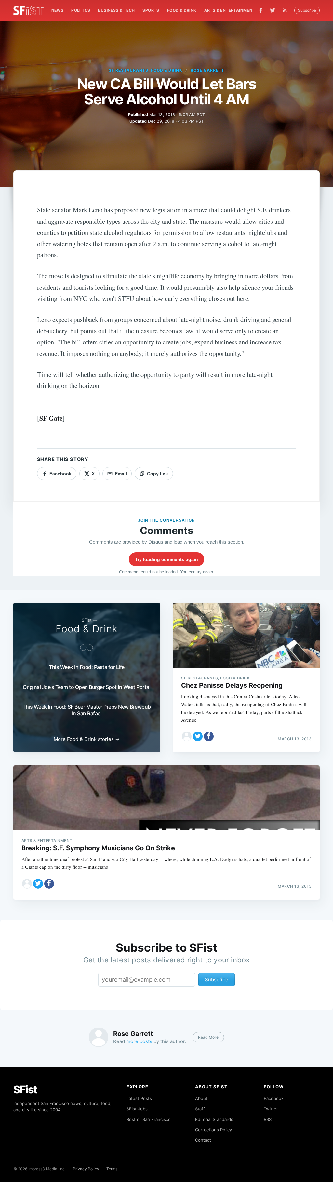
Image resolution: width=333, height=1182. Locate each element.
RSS (268, 1119)
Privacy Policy (86, 1168)
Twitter (271, 1108)
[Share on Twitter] (197, 736)
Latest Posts (139, 1098)
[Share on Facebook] (208, 736)
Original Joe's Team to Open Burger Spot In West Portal (86, 687)
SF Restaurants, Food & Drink (145, 70)
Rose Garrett (207, 70)
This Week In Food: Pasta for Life (87, 667)
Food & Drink (181, 10)
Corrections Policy (213, 1129)
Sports (150, 10)
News (57, 10)
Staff (200, 1108)
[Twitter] (272, 10)
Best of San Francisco (149, 1119)
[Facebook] (260, 10)
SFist (25, 1089)
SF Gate (50, 418)
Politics (80, 10)
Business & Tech (116, 10)
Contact (203, 1140)
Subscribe (307, 10)
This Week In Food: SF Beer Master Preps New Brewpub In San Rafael (86, 710)
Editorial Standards (214, 1119)
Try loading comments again (166, 559)
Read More (208, 1037)
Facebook (274, 1098)
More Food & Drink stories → (87, 739)
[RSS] (286, 10)
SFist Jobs (137, 1108)
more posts (139, 1041)
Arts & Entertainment (229, 10)
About (201, 1098)
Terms (111, 1168)
